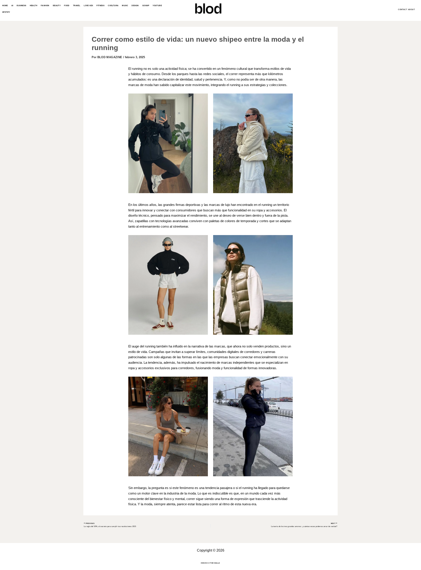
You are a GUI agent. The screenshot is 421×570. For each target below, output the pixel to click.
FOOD (67, 6)
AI (12, 6)
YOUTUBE (157, 6)
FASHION (45, 6)
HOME (5, 6)
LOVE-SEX (88, 6)
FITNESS (100, 6)
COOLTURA (113, 6)
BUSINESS (21, 6)
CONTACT (402, 10)
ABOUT (411, 10)
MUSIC (125, 6)
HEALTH (33, 6)
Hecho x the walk (210, 563)
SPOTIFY (6, 12)
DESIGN (135, 6)
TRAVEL (76, 6)
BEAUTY (57, 6)
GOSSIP (145, 6)
